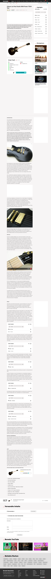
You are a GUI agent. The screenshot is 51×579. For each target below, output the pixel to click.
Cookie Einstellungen (36, 575)
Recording (18, 1)
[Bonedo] (6, 1)
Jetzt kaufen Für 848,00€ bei (20, 72)
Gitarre (12, 1)
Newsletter (8, 575)
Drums (24, 1)
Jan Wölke (46, 500)
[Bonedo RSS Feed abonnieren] (47, 1)
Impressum (34, 571)
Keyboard (27, 1)
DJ (21, 1)
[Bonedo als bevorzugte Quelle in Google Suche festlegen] (13, 10)
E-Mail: (8, 529)
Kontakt (34, 570)
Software (37, 1)
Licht (32, 1)
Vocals (34, 1)
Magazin (41, 1)
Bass (15, 1)
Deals (44, 1)
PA (29, 1)
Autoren (34, 574)
